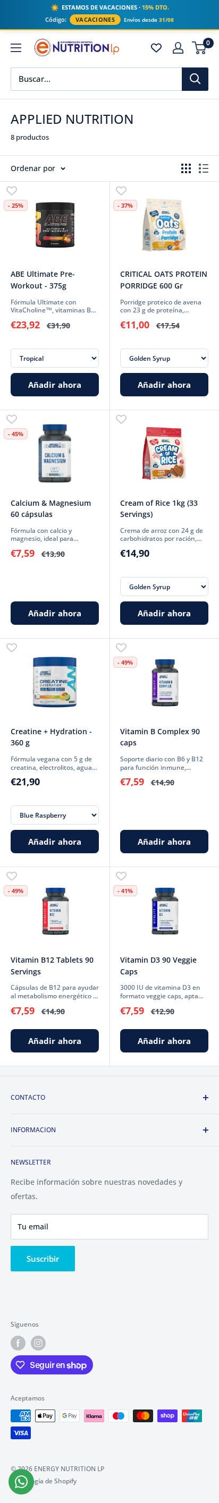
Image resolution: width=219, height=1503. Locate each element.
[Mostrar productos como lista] (203, 168)
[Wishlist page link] (156, 48)
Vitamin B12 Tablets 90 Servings (52, 965)
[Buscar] (195, 79)
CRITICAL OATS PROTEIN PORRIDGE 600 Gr (163, 280)
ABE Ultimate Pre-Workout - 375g (43, 280)
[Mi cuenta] (178, 48)
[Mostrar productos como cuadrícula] (186, 168)
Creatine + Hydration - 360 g (51, 737)
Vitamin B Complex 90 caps (160, 737)
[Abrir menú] (16, 48)
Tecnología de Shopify (44, 1480)
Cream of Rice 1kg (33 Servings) (159, 509)
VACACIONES (95, 19)
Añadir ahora (55, 384)
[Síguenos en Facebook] (18, 1343)
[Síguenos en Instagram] (38, 1343)
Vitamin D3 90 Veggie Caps (158, 965)
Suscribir (43, 1258)
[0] (199, 47)
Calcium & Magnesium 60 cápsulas (51, 509)
